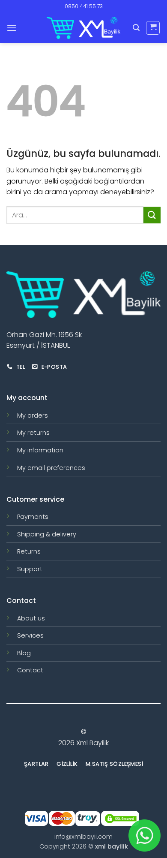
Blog (24, 653)
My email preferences (51, 468)
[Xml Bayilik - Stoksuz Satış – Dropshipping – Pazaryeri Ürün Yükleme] (83, 28)
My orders (32, 415)
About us (31, 618)
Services (30, 635)
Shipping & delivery (46, 534)
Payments (32, 516)
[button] (11, 27)
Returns (29, 551)
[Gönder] (152, 215)
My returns (33, 432)
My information (40, 450)
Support (29, 569)
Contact (30, 670)
